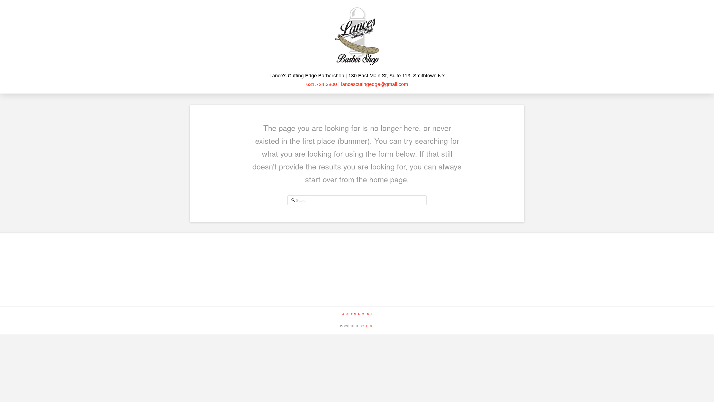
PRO (370, 326)
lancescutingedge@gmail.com (374, 84)
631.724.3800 (321, 84)
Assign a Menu (357, 314)
